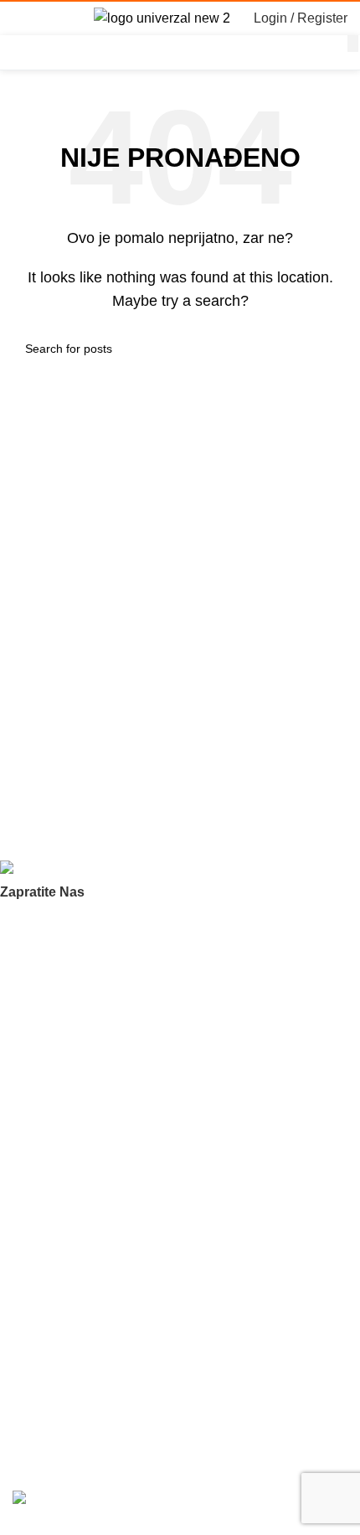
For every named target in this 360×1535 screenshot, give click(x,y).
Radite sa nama (54, 1062)
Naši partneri (46, 1034)
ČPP (24, 1005)
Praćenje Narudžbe (64, 1339)
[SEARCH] (352, 43)
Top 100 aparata (56, 1215)
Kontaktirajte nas (57, 1091)
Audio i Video (47, 1243)
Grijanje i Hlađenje (61, 1272)
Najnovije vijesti (53, 1367)
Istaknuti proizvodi (60, 1186)
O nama (34, 977)
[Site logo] (162, 17)
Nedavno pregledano (68, 1158)
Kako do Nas (46, 1396)
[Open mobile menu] (19, 18)
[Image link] (84, 870)
